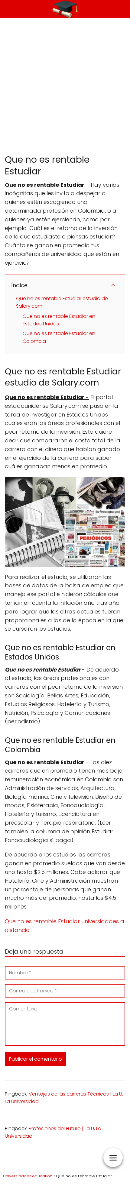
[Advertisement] (65, 86)
